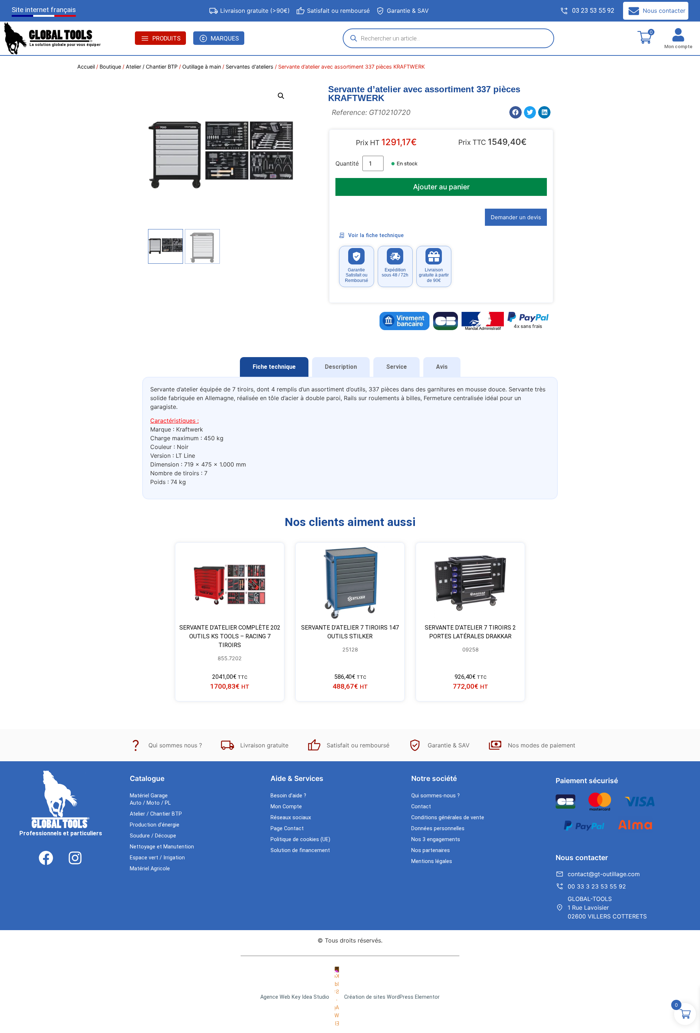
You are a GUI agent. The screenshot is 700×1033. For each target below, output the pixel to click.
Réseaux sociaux (291, 818)
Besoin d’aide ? (288, 796)
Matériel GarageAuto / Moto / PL (150, 799)
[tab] (274, 367)
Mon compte (678, 46)
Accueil (86, 66)
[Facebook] (46, 858)
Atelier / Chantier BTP (152, 66)
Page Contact (287, 828)
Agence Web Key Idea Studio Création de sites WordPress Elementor (350, 997)
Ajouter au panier (441, 186)
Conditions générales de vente (447, 818)
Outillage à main (201, 66)
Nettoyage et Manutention (162, 847)
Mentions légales (431, 861)
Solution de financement (300, 850)
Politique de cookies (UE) (300, 839)
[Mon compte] (678, 35)
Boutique (110, 66)
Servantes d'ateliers (249, 66)
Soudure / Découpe (153, 836)
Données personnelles (437, 828)
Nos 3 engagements (435, 839)
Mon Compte (286, 807)
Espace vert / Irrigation (157, 858)
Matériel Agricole (150, 869)
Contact (421, 807)
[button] (281, 95)
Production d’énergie (154, 825)
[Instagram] (75, 858)
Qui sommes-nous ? (435, 796)
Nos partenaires (430, 850)
